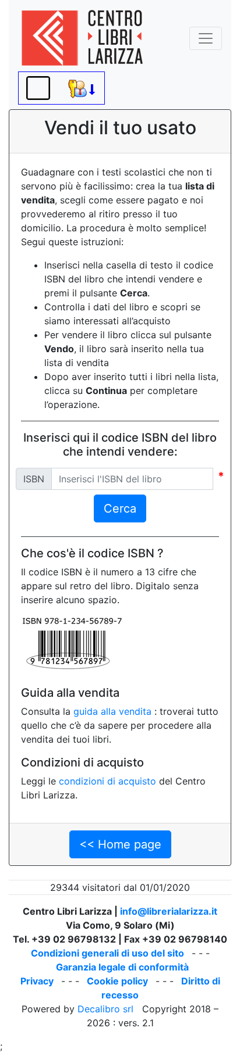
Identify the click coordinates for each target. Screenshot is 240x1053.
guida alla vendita (112, 711)
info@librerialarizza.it (168, 911)
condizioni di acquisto (107, 781)
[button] (38, 88)
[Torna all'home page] (82, 38)
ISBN (33, 479)
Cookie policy (117, 981)
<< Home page (120, 844)
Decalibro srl (105, 1009)
